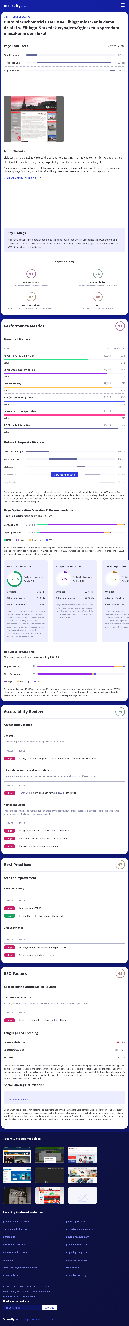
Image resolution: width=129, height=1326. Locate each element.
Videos (6, 1286)
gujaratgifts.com (75, 1221)
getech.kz (8, 1259)
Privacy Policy (10, 1296)
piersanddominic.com (15, 1252)
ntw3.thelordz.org (76, 1275)
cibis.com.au (73, 1267)
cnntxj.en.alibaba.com (15, 1229)
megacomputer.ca (76, 1259)
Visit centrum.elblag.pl (21, 178)
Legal (46, 1286)
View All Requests (64, 474)
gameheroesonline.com (16, 1221)
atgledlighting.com (77, 1252)
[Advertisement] (64, 86)
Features (18, 1286)
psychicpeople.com (77, 1244)
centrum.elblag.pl (17, 16)
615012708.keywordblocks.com (20, 1267)
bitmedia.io (9, 1236)
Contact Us (33, 1286)
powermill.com (11, 1275)
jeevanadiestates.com (15, 1244)
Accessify (15, 5)
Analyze (49, 1307)
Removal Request (42, 1291)
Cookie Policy (29, 1296)
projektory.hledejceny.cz (79, 1229)
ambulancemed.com (77, 1236)
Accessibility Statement (16, 1291)
